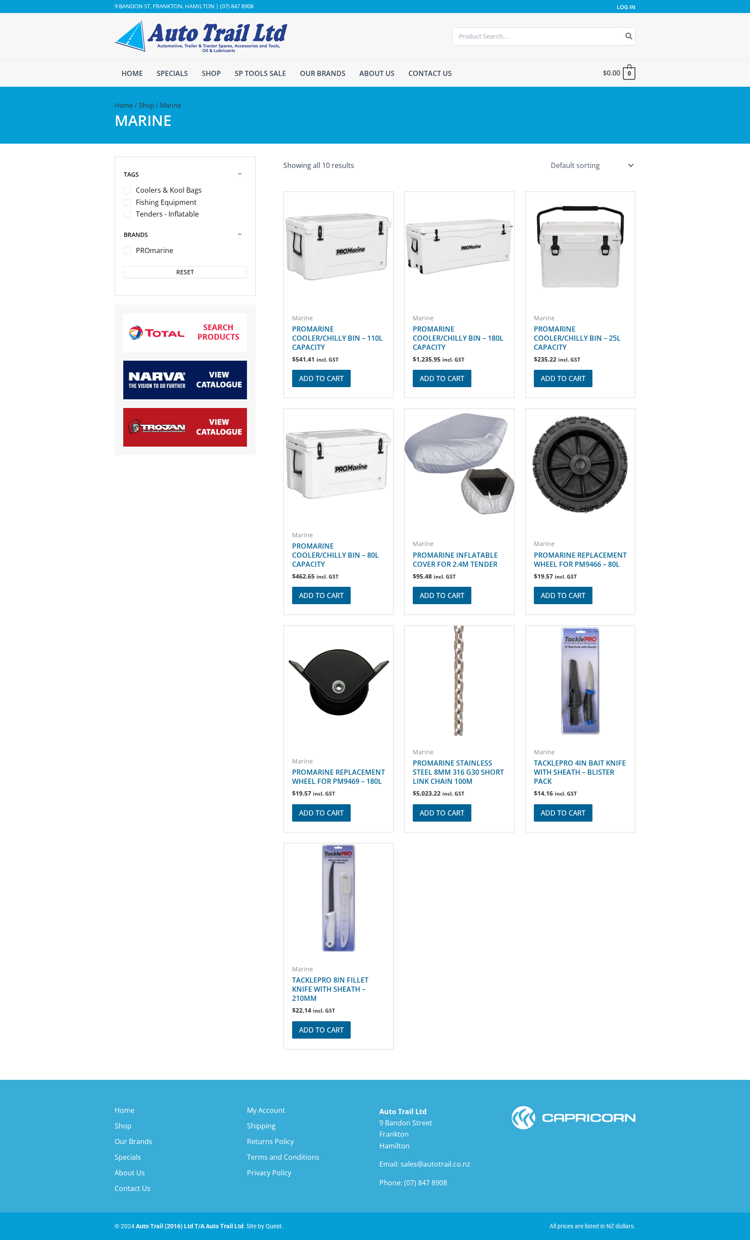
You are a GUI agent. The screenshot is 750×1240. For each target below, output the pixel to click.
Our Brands (133, 1141)
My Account (266, 1110)
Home (124, 105)
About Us (130, 1172)
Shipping (261, 1126)
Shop (146, 105)
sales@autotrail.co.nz (435, 1164)
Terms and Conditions (283, 1157)
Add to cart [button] (321, 378)
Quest (274, 1226)
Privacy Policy (269, 1172)
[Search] (629, 36)
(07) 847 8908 (425, 1182)
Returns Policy (270, 1141)
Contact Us (133, 1188)
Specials (128, 1157)
